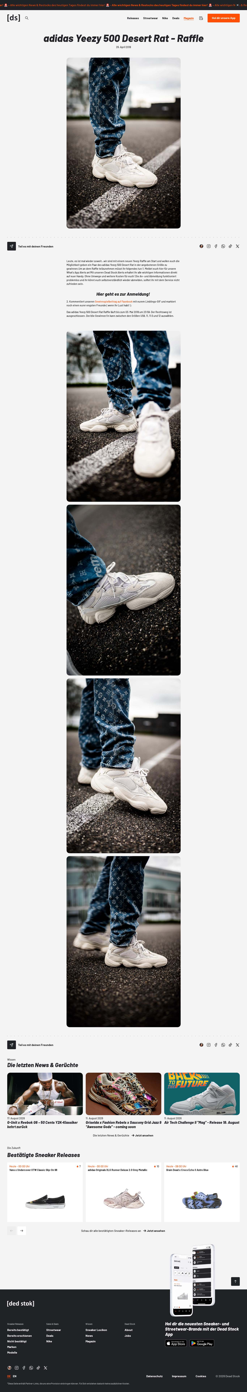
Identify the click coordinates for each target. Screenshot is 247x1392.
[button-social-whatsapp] (223, 246)
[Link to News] (27, 18)
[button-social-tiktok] (230, 246)
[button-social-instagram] (208, 246)
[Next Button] (21, 1230)
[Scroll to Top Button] (235, 1281)
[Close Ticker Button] (237, 5)
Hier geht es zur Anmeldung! (123, 294)
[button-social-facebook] (216, 246)
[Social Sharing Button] (11, 246)
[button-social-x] (237, 246)
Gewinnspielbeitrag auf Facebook (114, 301)
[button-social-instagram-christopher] (201, 246)
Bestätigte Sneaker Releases (43, 1154)
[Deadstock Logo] (13, 18)
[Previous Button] (11, 1230)
